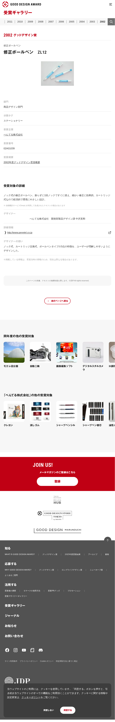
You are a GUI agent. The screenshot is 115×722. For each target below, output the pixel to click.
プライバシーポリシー (29, 661)
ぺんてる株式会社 (13, 134)
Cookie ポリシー (47, 661)
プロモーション (74, 591)
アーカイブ (93, 554)
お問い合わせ (14, 636)
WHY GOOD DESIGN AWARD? (18, 570)
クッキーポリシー (31, 697)
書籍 (107, 554)
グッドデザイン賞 (49, 554)
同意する (68, 710)
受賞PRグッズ (54, 591)
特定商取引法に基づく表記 (66, 661)
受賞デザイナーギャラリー (16, 596)
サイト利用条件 (11, 661)
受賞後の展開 (10, 591)
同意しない (49, 710)
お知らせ (11, 626)
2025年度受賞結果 (72, 554)
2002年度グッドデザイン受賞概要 (22, 162)
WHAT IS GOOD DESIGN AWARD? (20, 554)
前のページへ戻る (59, 301)
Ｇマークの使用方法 (32, 591)
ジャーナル (12, 616)
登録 (57, 481)
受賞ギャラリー (15, 605)
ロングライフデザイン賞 (72, 570)
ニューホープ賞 (96, 570)
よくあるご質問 (11, 575)
